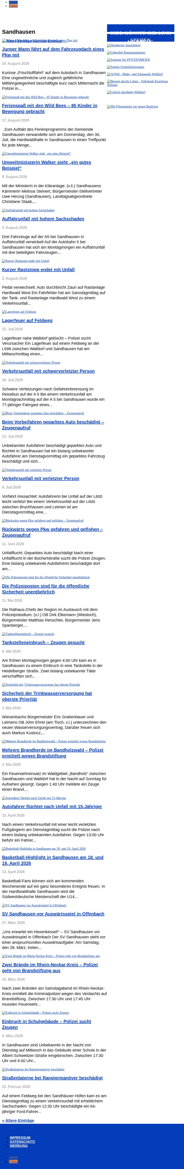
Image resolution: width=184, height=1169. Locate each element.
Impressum (20, 1138)
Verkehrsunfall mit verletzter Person (40, 478)
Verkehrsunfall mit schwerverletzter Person (48, 371)
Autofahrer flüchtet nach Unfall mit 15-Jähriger (52, 806)
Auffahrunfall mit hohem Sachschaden (43, 218)
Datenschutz (22, 1142)
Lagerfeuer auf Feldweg (27, 320)
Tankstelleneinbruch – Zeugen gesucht (43, 642)
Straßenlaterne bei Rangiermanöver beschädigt (52, 1077)
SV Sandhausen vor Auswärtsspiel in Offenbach (53, 913)
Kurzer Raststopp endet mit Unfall (38, 269)
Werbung (19, 1146)
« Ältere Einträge (18, 1120)
